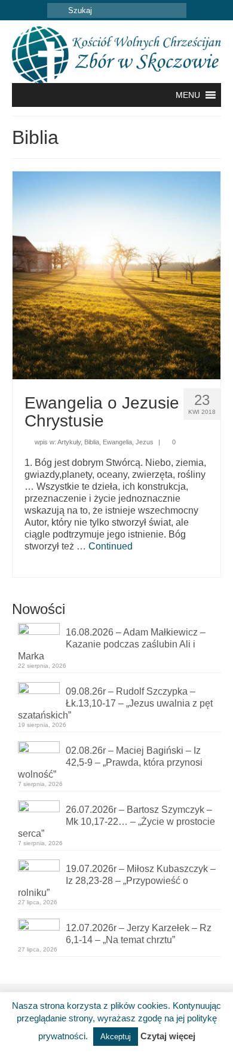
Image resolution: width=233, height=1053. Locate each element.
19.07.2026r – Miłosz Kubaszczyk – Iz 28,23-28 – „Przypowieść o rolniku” (117, 881)
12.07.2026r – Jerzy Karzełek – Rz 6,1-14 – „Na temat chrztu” (138, 934)
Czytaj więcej (167, 1036)
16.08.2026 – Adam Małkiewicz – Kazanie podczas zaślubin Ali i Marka (112, 644)
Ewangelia (117, 442)
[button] (188, 95)
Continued (110, 546)
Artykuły (69, 442)
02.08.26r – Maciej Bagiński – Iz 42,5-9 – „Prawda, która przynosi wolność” (110, 762)
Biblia (91, 442)
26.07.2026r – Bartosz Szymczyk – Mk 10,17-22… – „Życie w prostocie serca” (116, 822)
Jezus (145, 442)
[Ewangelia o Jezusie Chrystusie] (116, 274)
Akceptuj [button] (115, 1036)
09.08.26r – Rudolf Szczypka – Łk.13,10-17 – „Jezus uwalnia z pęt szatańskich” (115, 703)
